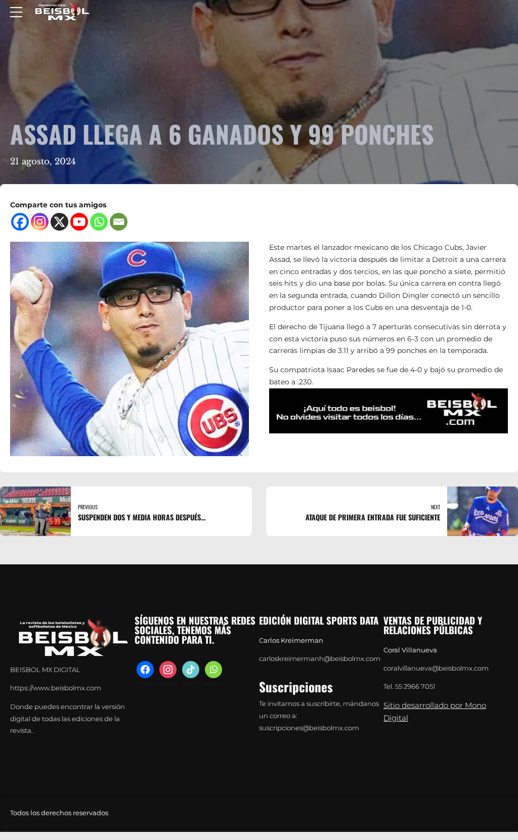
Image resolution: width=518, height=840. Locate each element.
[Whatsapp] (99, 222)
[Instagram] (40, 222)
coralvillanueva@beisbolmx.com (436, 668)
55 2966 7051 (415, 686)
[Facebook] (20, 222)
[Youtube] (79, 222)
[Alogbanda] (388, 410)
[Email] (118, 222)
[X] (59, 222)
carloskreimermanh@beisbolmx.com (319, 658)
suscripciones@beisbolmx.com (309, 728)
